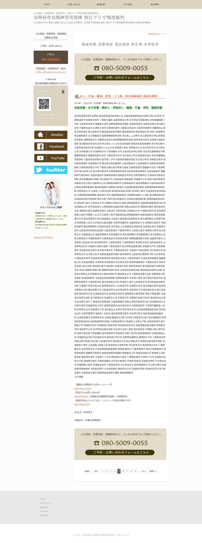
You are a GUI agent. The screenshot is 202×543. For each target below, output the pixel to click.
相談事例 (155, 4)
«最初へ (87, 471)
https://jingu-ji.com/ (82, 388)
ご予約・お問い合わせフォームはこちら (51, 72)
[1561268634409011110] (120, 458)
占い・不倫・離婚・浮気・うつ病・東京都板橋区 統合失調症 (119, 96)
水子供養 (128, 4)
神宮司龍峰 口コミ (154, 34)
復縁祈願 (101, 4)
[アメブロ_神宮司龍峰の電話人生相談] (50, 137)
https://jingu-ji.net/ (82, 404)
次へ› (144, 471)
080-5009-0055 (51, 59)
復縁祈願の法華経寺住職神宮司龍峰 (98, 535)
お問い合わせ (74, 4)
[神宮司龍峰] (50, 172)
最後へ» (153, 471)
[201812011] (120, 83)
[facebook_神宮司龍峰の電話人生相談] (50, 148)
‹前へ (96, 471)
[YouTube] (50, 160)
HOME (47, 4)
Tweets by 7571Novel (43, 237)
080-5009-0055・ (82, 396)
